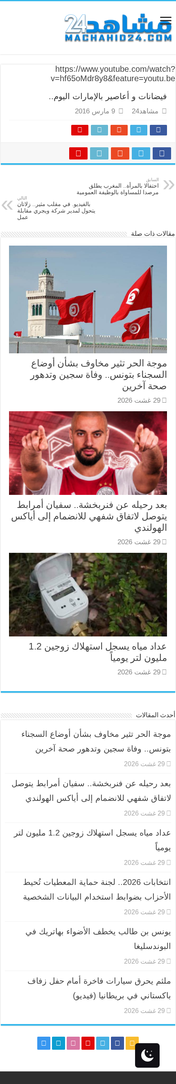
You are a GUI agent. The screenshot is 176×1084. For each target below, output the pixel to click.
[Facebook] (117, 1043)
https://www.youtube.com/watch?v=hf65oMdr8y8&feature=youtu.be (113, 73)
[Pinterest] (88, 1043)
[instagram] (43, 1043)
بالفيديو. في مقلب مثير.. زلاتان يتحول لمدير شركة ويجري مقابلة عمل (56, 207)
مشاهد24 (145, 111)
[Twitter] (102, 1043)
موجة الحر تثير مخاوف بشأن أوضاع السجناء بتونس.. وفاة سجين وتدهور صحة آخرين (98, 374)
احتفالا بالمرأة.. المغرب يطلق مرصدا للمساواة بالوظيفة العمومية (118, 186)
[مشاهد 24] (117, 26)
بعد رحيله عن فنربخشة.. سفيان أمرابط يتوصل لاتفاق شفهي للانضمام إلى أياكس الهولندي (89, 516)
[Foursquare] (58, 1043)
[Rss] (132, 1043)
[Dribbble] (73, 1043)
